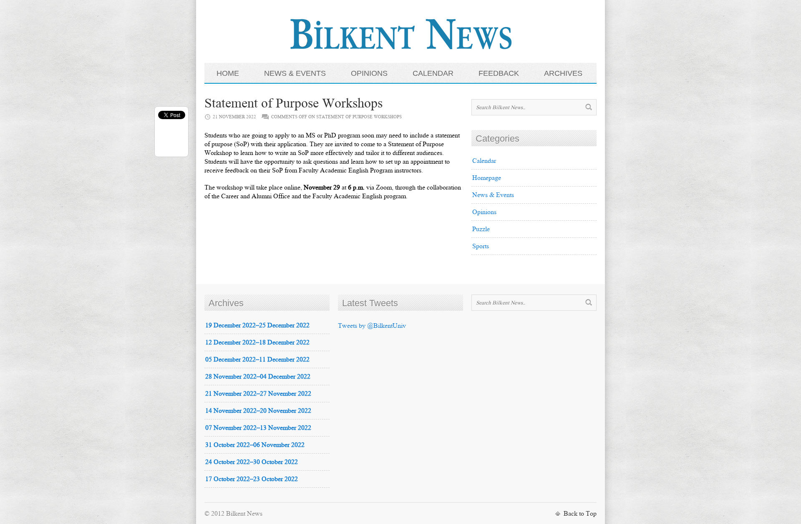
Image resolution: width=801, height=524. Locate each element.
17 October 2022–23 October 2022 (251, 478)
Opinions (484, 211)
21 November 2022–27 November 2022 (258, 393)
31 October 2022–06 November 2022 (255, 444)
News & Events (493, 194)
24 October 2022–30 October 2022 (251, 461)
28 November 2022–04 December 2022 (257, 376)
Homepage (486, 177)
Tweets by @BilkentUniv (372, 325)
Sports (480, 246)
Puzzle (481, 229)
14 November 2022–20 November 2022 (258, 410)
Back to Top (580, 513)
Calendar (484, 160)
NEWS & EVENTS (295, 73)
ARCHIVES (563, 73)
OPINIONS (369, 73)
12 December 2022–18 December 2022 (257, 342)
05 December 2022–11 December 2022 (257, 359)
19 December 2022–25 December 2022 (257, 325)
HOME (228, 73)
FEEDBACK (499, 73)
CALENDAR (433, 73)
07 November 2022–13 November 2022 (258, 427)
